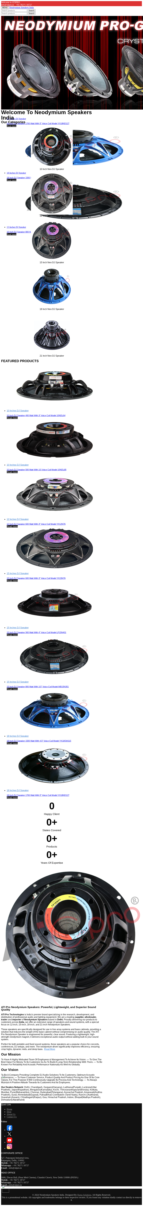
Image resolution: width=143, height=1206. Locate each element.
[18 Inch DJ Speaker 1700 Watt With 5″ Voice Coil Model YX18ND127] (55, 765)
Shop (9, 1112)
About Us (11, 1114)
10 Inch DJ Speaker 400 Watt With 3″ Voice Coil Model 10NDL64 (36, 415)
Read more (11, 126)
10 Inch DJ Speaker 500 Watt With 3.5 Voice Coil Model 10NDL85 (36, 469)
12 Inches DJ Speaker (18, 519)
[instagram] (9, 1148)
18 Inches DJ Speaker (16, 118)
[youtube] (9, 1142)
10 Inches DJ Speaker (18, 410)
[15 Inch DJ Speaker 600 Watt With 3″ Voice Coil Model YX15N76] (55, 549)
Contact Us (12, 1117)
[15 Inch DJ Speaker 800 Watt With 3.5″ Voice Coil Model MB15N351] (74, 202)
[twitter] (9, 1136)
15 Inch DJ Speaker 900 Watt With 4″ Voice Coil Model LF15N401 (36, 632)
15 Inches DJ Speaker (16, 227)
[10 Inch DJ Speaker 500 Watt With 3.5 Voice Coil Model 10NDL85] (55, 440)
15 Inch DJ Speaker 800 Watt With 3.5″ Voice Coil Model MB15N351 (38, 686)
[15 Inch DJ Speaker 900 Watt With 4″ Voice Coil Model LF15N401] (55, 603)
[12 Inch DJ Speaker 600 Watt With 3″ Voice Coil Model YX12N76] (55, 494)
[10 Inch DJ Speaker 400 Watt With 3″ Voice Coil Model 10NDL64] (55, 386)
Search (31, 11)
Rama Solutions (84, 1195)
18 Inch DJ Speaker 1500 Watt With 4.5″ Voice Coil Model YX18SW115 (39, 741)
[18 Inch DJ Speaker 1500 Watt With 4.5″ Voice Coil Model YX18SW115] (74, 148)
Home (9, 1109)
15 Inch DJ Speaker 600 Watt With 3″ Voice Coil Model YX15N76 (36, 578)
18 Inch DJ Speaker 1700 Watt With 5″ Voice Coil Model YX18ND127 (38, 123)
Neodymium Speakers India (21, 7)
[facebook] (9, 1130)
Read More (49, 1049)
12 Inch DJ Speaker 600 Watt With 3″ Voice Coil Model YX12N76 (36, 524)
